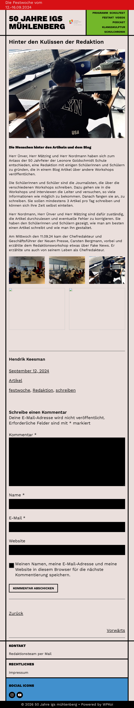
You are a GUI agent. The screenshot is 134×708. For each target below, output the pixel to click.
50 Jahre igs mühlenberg (37, 22)
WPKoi (108, 704)
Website (17, 540)
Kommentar (23, 434)
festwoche (19, 390)
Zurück (16, 613)
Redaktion (43, 390)
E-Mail (17, 518)
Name (17, 495)
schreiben (66, 390)
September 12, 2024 (29, 370)
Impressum (18, 672)
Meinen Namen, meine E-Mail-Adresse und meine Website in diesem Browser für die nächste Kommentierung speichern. (66, 569)
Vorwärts (116, 630)
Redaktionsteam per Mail (30, 654)
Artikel (15, 380)
